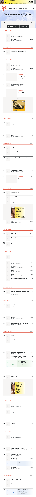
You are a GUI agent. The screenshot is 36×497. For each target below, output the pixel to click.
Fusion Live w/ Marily (15, 192)
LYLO (5, 9)
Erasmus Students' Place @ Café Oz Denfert (20, 157)
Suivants (31, 23)
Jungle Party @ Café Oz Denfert (17, 84)
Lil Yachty (13, 335)
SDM (12, 243)
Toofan (12, 135)
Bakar (12, 122)
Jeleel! (12, 147)
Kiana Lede (13, 483)
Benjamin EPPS (14, 196)
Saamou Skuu (14, 376)
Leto (12, 221)
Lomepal (13, 304)
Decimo (12, 405)
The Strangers (14, 237)
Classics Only (21, 92)
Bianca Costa (13, 467)
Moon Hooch (13, 200)
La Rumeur (13, 270)
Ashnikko (13, 68)
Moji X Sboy (13, 39)
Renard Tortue (14, 458)
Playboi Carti (13, 266)
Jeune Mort (13, 233)
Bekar (12, 262)
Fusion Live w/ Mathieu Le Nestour (18, 51)
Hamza (12, 35)
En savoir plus (24, 493)
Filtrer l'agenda (24, 26)
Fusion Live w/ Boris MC (16, 454)
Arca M (20, 462)
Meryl (12, 411)
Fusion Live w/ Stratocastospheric (18, 352)
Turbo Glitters (14, 256)
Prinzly (12, 274)
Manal (12, 64)
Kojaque (20, 178)
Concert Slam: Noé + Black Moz (17, 448)
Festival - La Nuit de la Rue (16, 479)
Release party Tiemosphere (16, 151)
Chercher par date (13, 26)
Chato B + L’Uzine (22, 76)
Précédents (4, 23)
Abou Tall (13, 423)
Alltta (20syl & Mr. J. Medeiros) (17, 170)
